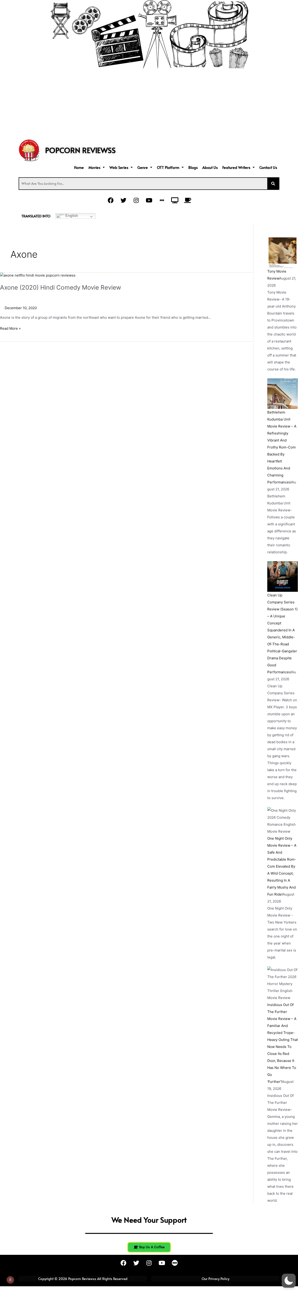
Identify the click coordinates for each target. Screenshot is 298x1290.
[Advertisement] (149, 103)
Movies (94, 167)
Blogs (193, 167)
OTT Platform (168, 167)
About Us (210, 167)
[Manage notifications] (10, 1279)
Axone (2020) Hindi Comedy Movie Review (60, 287)
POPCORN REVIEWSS (80, 150)
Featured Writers (236, 167)
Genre (142, 167)
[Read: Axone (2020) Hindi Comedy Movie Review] (37, 275)
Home (79, 167)
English (71, 216)
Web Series (118, 167)
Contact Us (268, 167)
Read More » (10, 328)
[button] (96, 167)
